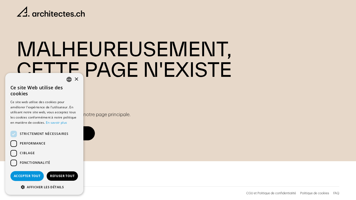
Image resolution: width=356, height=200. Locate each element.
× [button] (76, 79)
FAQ (336, 193)
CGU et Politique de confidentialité (271, 193)
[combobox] (69, 79)
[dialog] (44, 134)
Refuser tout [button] (62, 176)
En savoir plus (56, 122)
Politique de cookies (314, 193)
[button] (44, 187)
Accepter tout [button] (27, 176)
